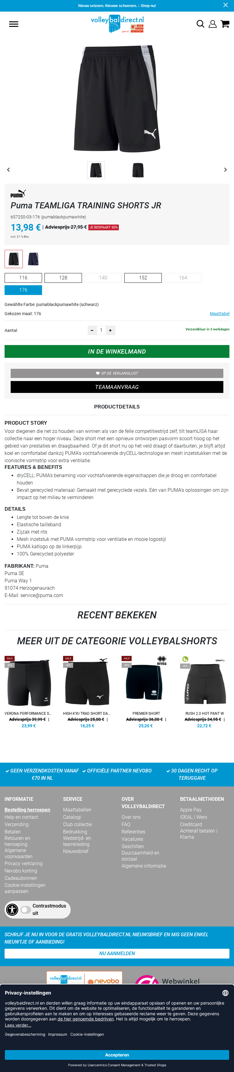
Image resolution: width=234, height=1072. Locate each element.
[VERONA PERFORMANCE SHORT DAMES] (29, 691)
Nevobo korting (21, 871)
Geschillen (133, 846)
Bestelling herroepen (27, 810)
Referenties (133, 832)
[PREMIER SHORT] (146, 691)
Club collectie (77, 824)
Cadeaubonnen (21, 878)
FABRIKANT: (19, 566)
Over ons (131, 817)
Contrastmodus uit (49, 909)
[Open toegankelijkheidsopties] (12, 909)
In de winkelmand (117, 351)
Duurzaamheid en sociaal (140, 856)
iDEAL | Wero (193, 817)
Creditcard (191, 824)
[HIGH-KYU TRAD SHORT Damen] (87, 691)
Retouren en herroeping (17, 841)
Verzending (17, 824)
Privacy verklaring (24, 863)
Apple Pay (191, 810)
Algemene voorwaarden (19, 853)
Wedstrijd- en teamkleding (77, 841)
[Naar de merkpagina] (18, 195)
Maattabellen (77, 810)
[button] (14, 24)
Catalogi (72, 817)
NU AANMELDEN (117, 953)
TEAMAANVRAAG (117, 387)
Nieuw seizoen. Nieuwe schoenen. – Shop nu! (117, 6)
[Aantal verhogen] (110, 330)
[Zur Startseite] (117, 23)
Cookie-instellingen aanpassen (25, 888)
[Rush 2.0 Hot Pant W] (204, 691)
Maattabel (219, 313)
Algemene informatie (144, 866)
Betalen (13, 832)
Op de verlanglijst (119, 373)
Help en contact (21, 817)
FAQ (126, 824)
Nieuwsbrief (75, 851)
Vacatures (132, 839)
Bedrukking (75, 832)
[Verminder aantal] (92, 330)
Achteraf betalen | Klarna (199, 834)
